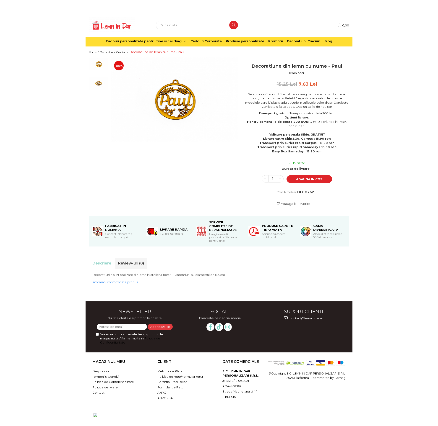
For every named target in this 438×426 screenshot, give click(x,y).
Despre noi (100, 371)
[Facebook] (210, 327)
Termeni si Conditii (105, 376)
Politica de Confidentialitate (113, 382)
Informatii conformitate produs (115, 282)
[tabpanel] (174, 99)
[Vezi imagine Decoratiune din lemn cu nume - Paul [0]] (98, 64)
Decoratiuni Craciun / (114, 52)
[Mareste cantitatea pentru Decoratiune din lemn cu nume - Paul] (280, 178)
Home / (94, 52)
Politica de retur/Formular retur (180, 376)
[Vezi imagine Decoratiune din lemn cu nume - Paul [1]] (98, 83)
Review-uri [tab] (131, 263)
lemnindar (296, 73)
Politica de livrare (105, 387)
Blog (328, 41)
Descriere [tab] (101, 263)
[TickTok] (219, 327)
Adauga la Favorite (295, 204)
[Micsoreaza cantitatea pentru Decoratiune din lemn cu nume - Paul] (265, 178)
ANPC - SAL (165, 398)
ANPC (161, 392)
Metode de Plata (169, 371)
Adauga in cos (309, 179)
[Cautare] (233, 25)
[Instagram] (228, 327)
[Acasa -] (112, 25)
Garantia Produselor (172, 382)
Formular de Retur (171, 387)
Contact (98, 392)
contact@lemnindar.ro (306, 318)
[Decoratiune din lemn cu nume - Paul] (174, 99)
